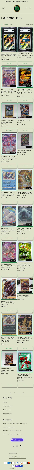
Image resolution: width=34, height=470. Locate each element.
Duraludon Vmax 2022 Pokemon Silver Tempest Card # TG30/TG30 (24, 338)
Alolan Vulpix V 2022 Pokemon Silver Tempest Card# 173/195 (8, 230)
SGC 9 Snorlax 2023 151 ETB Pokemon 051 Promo (25, 54)
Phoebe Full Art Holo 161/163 (23, 121)
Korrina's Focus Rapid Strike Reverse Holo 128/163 (7, 122)
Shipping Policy (7, 413)
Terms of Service (7, 406)
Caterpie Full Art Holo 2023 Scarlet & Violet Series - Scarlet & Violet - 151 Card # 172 (25, 266)
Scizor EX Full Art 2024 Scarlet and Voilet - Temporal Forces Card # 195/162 (24, 376)
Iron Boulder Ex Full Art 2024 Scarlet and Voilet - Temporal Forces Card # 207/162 (24, 91)
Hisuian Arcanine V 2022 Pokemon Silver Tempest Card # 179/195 (8, 266)
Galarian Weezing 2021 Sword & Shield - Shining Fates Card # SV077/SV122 (8, 339)
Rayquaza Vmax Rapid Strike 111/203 (24, 151)
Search (5, 402)
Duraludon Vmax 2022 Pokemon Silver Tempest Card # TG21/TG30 (8, 158)
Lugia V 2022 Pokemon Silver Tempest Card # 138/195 (24, 230)
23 (23, 393)
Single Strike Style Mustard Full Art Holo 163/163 (7, 370)
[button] (3, 8)
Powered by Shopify (20, 468)
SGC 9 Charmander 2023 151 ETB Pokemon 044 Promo (9, 55)
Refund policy (7, 409)
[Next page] (28, 393)
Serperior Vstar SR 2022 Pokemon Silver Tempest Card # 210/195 (24, 193)
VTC (14, 468)
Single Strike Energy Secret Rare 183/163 (23, 296)
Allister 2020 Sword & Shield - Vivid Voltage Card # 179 (8, 303)
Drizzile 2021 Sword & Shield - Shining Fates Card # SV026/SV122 (8, 194)
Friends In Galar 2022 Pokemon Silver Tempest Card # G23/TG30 (8, 91)
